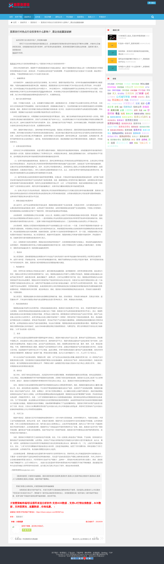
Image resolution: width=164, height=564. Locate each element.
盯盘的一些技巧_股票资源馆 (129, 43)
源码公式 (58, 17)
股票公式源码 (141, 117)
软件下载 (18, 17)
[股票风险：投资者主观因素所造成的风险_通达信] (112, 53)
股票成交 (134, 127)
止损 (122, 110)
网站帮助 (88, 553)
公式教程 (111, 97)
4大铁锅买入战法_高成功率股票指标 (132, 36)
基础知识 (134, 100)
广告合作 (71, 553)
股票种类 (137, 133)
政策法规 (115, 110)
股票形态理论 (124, 127)
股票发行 (33, 22)
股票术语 (138, 130)
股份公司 (129, 114)
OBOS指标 (116, 90)
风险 (136, 143)
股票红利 (145, 133)
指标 (121, 107)
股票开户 (146, 123)
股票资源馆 (23, 6)
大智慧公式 (128, 103)
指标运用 (137, 107)
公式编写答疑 (123, 96)
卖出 (148, 97)
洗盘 (140, 110)
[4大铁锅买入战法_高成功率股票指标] (112, 37)
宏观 (138, 103)
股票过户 (135, 136)
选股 (113, 143)
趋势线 (144, 139)
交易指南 (129, 93)
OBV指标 (125, 90)
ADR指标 (119, 84)
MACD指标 (139, 87)
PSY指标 (142, 90)
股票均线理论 (144, 120)
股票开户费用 (112, 127)
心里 (148, 103)
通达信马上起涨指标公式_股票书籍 (86, 538)
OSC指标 (133, 90)
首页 (11, 17)
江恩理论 (129, 110)
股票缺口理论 (112, 136)
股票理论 (80, 17)
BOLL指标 (144, 84)
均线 (126, 100)
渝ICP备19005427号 (100, 554)
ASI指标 (127, 84)
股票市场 (137, 123)
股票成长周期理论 (117, 130)
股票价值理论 (127, 117)
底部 (143, 103)
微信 (153, 3)
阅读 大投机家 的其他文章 (26, 530)
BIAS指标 (135, 84)
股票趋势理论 (125, 136)
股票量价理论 (115, 140)
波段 (136, 110)
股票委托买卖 (126, 123)
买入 (114, 93)
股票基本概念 (113, 123)
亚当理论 (121, 94)
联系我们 (63, 553)
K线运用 (129, 87)
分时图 (134, 97)
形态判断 (47, 17)
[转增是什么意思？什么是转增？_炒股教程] (112, 68)
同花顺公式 (117, 100)
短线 (123, 113)
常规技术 (102, 17)
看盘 (117, 113)
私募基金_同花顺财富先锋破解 (26, 538)
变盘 (109, 100)
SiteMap (104, 553)
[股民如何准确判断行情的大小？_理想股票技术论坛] (112, 60)
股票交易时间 (115, 117)
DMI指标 (120, 87)
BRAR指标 (111, 87)
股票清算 (128, 133)
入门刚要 (139, 93)
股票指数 (128, 130)
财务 (138, 139)
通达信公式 (122, 142)
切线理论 (141, 97)
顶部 (131, 143)
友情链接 (96, 553)
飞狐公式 (143, 143)
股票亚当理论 (139, 114)
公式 (147, 93)
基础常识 (27, 17)
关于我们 (55, 553)
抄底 (116, 107)
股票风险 (126, 139)
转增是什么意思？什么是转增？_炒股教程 (134, 67)
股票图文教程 (131, 120)
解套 (133, 139)
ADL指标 (111, 84)
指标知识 (128, 107)
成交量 (110, 107)
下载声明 (79, 553)
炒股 (144, 110)
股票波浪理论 (118, 133)
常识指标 (69, 17)
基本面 (37, 17)
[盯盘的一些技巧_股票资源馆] (112, 45)
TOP (110, 553)
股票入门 (91, 17)
